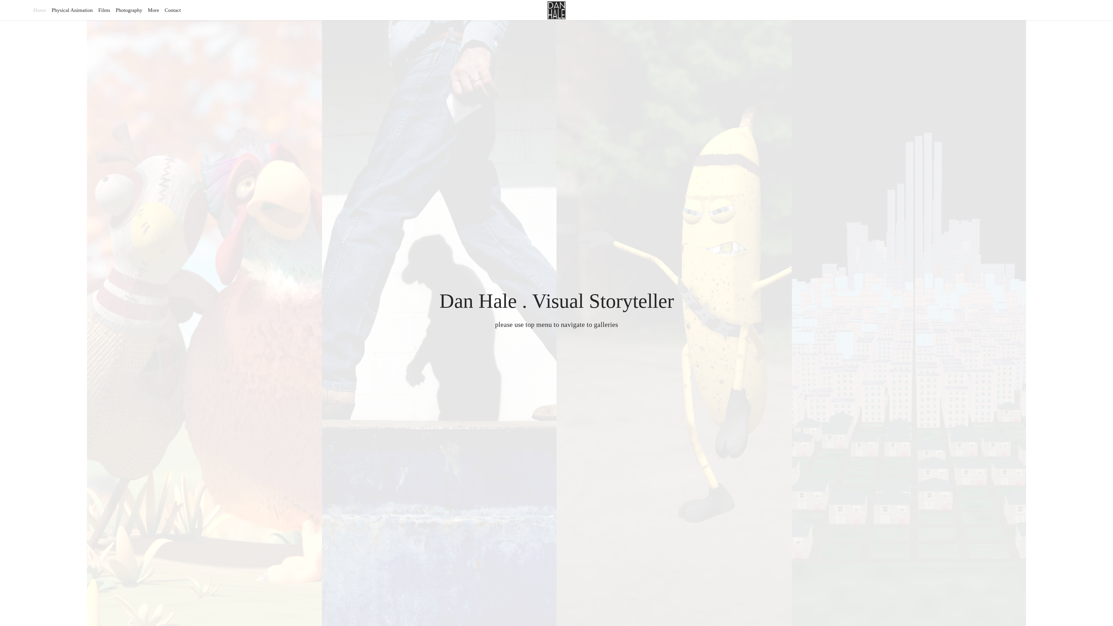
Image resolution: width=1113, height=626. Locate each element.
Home (39, 10)
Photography (129, 10)
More (153, 10)
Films (104, 10)
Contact (173, 10)
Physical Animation (72, 10)
